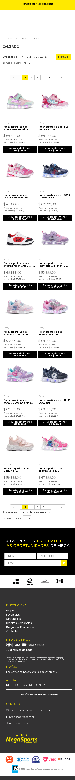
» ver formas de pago (19, 649)
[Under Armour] (59, 581)
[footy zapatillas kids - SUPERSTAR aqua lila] (20, 102)
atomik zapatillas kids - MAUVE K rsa (17, 469)
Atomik (7, 464)
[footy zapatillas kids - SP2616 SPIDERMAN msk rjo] (20, 239)
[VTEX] (49, 759)
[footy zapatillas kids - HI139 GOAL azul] (55, 376)
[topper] (15, 581)
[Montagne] (45, 581)
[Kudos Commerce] (64, 759)
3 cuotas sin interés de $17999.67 (55, 286)
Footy (6, 122)
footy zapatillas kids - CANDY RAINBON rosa (16, 196)
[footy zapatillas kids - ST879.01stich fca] (55, 444)
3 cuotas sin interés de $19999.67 (20, 491)
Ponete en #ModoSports (37, 4)
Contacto (12, 631)
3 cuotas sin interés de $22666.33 (55, 217)
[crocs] (30, 581)
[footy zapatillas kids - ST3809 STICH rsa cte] (20, 307)
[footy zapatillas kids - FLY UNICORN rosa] (55, 102)
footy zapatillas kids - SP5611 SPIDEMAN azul (55, 196)
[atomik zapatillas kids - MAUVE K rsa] (20, 444)
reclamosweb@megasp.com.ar (30, 710)
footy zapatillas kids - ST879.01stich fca (51, 469)
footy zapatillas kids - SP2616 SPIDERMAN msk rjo (19, 264)
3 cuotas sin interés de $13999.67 (20, 217)
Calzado (22, 39)
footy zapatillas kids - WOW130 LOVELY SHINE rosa (17, 401)
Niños (32, 39)
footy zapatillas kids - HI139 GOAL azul (54, 401)
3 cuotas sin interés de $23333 (20, 149)
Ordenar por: (11, 56)
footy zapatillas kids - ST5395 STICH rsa (51, 333)
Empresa (11, 610)
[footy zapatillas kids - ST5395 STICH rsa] (55, 307)
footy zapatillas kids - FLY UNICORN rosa (53, 128)
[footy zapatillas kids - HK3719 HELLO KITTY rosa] (55, 239)
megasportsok (18, 723)
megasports (9, 38)
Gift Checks (13, 618)
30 (39, 39)
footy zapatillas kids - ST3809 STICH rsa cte (16, 333)
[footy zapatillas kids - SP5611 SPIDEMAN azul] (55, 171)
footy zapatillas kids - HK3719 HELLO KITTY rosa (53, 264)
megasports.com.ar (21, 716)
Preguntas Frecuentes (20, 627)
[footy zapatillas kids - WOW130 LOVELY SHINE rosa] (20, 376)
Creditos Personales (19, 623)
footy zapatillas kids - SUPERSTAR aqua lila (16, 128)
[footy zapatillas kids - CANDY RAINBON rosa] (20, 171)
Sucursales (13, 614)
